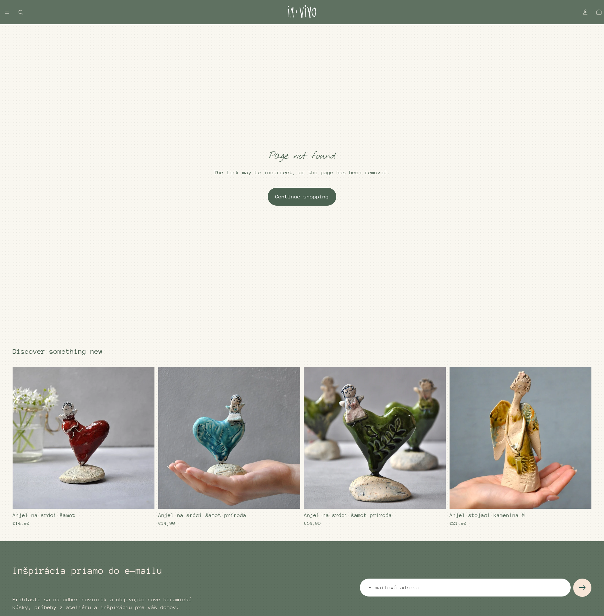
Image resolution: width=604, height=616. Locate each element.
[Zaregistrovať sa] (582, 588)
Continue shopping (302, 197)
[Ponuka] (7, 12)
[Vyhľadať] (21, 12)
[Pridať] (144, 499)
